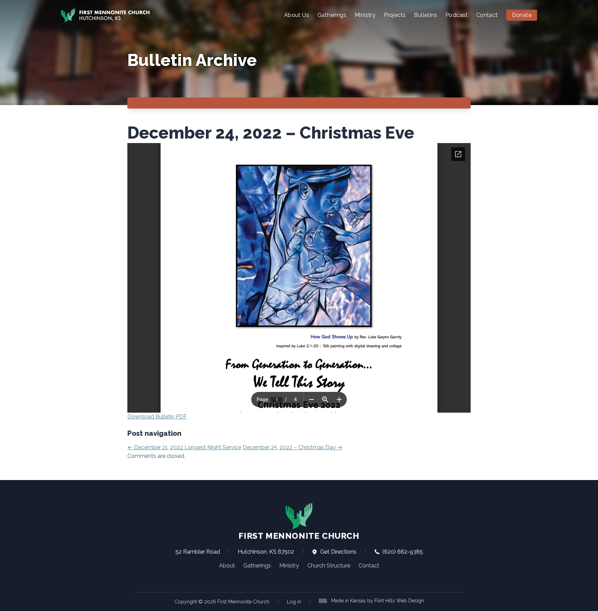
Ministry (365, 15)
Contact (487, 15)
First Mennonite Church (298, 536)
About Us (296, 15)
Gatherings (331, 15)
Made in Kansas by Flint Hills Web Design (377, 600)
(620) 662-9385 (402, 551)
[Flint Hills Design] (324, 600)
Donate (522, 15)
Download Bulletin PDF (157, 416)
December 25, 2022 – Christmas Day (292, 447)
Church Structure (328, 565)
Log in (294, 601)
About (227, 565)
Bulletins (425, 15)
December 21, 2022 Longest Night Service (184, 447)
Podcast (456, 15)
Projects (395, 15)
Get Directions (337, 551)
